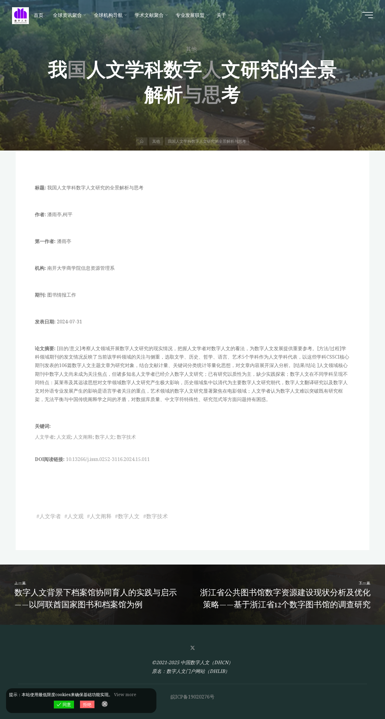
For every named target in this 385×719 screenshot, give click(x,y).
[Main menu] (367, 15)
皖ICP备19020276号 (192, 696)
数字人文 (104, 437)
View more (125, 694)
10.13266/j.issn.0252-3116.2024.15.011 (108, 459)
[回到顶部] (361, 695)
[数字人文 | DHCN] (20, 15)
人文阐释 (83, 437)
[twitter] (192, 648)
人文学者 (44, 437)
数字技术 (126, 437)
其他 (191, 48)
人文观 (64, 437)
